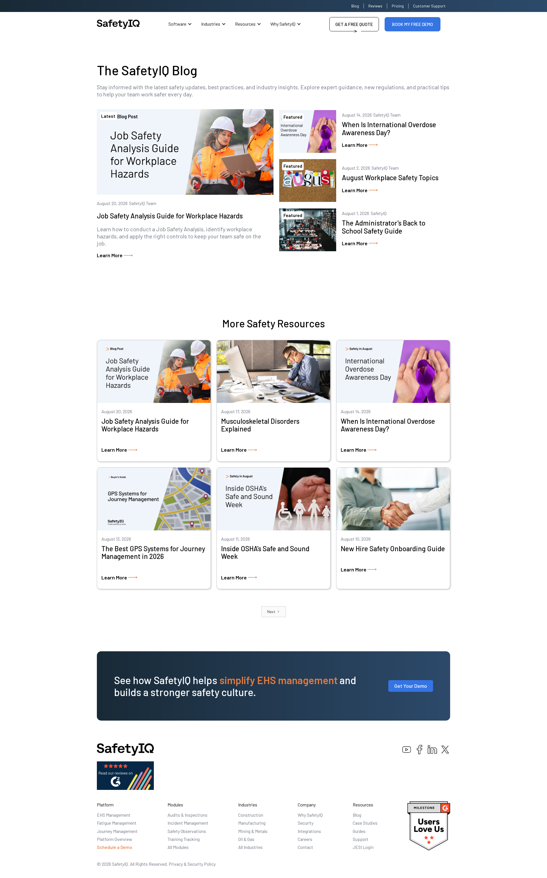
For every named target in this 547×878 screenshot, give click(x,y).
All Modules (178, 847)
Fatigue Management (116, 823)
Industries (210, 24)
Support (360, 839)
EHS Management (113, 815)
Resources (245, 24)
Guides (359, 831)
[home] (118, 24)
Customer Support (429, 5)
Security (305, 823)
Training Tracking (184, 839)
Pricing (398, 5)
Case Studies (365, 823)
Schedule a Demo (114, 847)
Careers (305, 839)
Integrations (309, 831)
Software (177, 24)
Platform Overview (114, 839)
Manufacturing (252, 823)
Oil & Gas (246, 839)
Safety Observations (187, 831)
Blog (355, 5)
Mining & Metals (253, 831)
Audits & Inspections (187, 815)
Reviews (375, 5)
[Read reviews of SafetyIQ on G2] (125, 775)
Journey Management (117, 831)
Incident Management (188, 823)
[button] (180, 24)
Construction (250, 815)
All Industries (250, 847)
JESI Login (363, 847)
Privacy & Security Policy (192, 864)
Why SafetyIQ (282, 24)
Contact (305, 847)
